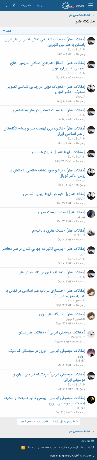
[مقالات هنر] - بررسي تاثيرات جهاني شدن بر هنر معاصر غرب (43, 251)
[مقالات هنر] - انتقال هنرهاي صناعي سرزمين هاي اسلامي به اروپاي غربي (47, 66)
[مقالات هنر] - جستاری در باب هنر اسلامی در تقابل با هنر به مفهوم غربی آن (45, 293)
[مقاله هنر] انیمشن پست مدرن (61, 212)
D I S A (81, 408)
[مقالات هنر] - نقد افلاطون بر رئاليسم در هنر (52, 272)
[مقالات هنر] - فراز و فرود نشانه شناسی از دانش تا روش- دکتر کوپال (47, 173)
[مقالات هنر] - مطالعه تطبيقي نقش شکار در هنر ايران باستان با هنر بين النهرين (45, 42)
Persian (85, 441)
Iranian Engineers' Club (72, 456)
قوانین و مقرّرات (68, 447)
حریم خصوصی (47, 447)
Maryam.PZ (78, 337)
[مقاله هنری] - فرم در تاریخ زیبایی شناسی (54, 194)
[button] (90, 5)
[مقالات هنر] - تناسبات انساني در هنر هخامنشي (49, 110)
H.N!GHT (79, 235)
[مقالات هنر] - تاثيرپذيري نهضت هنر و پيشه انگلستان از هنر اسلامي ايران (44, 131)
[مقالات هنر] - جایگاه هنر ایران (62, 314)
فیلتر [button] (8, 30)
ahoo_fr (80, 96)
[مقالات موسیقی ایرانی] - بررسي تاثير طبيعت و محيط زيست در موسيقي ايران (44, 401)
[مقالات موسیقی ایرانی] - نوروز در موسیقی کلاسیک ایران (46, 353)
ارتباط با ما (87, 447)
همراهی (81, 217)
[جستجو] (5, 5)
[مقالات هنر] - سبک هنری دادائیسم (58, 231)
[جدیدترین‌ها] (14, 5)
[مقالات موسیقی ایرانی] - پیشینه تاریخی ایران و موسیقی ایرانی (49, 377)
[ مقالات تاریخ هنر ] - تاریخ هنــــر (58, 152)
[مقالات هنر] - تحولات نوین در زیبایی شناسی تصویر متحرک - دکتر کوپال (46, 89)
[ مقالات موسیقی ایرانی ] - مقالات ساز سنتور (51, 332)
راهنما (31, 447)
